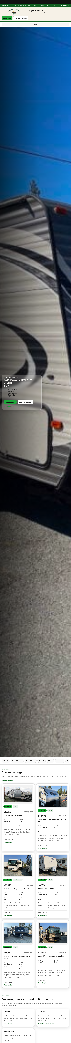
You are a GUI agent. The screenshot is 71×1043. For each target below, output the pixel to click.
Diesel (50, 761)
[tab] (4, 405)
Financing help (9, 1024)
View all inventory (8, 780)
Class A (41, 761)
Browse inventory (21, 18)
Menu (35, 24)
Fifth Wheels (30, 761)
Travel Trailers (17, 761)
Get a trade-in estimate (46, 1024)
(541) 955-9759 (65, 5)
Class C (5, 761)
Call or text (7, 18)
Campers (60, 761)
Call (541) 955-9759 (25, 401)
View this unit (10, 401)
